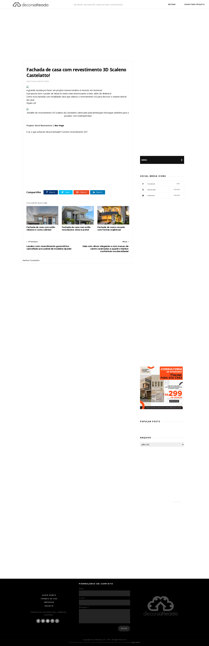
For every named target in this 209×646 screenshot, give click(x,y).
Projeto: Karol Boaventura (39, 125)
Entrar (172, 4)
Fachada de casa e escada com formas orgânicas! (111, 228)
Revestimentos (77, 180)
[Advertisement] (104, 35)
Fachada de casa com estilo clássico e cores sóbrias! (40, 228)
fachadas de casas (64, 180)
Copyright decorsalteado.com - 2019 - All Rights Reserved (104, 639)
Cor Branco (52, 180)
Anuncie (49, 606)
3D (35, 180)
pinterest (163, 195)
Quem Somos (49, 595)
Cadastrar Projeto (194, 4)
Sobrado (87, 180)
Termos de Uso (49, 599)
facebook (163, 184)
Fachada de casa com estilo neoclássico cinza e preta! (76, 228)
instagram (163, 190)
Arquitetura (42, 180)
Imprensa (49, 602)
